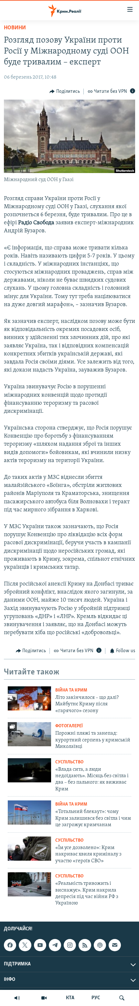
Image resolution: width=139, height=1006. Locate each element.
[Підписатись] (115, 945)
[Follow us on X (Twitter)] (25, 945)
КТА (70, 998)
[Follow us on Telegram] (55, 945)
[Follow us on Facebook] (10, 945)
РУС (95, 998)
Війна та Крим (71, 690)
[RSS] (85, 945)
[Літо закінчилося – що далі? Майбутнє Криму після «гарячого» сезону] (29, 698)
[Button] (64, 91)
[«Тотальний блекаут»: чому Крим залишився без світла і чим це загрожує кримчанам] (29, 812)
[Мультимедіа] (44, 998)
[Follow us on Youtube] (40, 945)
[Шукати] (122, 998)
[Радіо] (17, 998)
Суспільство (69, 762)
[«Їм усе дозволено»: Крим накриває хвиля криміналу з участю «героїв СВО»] (29, 849)
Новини (15, 28)
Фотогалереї (69, 726)
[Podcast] (100, 945)
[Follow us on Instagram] (70, 945)
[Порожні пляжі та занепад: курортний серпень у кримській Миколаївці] (29, 734)
